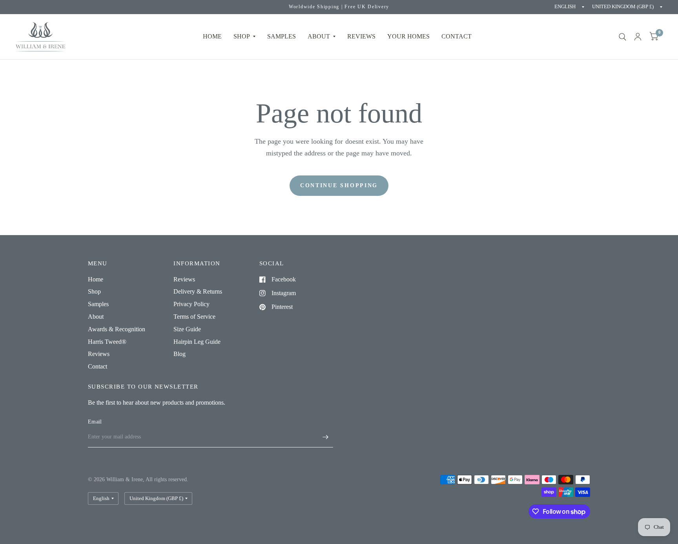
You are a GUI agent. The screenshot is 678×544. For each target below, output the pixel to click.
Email (95, 422)
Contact (97, 366)
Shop (241, 36)
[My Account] (637, 36)
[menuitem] (212, 36)
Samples (281, 36)
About (96, 316)
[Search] (622, 36)
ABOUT (319, 36)
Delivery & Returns (197, 291)
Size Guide (187, 329)
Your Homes (408, 36)
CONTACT (456, 36)
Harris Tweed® (107, 341)
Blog (179, 353)
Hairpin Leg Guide (197, 341)
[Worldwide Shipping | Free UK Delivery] (339, 7)
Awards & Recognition (116, 329)
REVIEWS (361, 36)
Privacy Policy (191, 304)
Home (212, 36)
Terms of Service (194, 316)
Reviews (98, 353)
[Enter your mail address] (325, 437)
